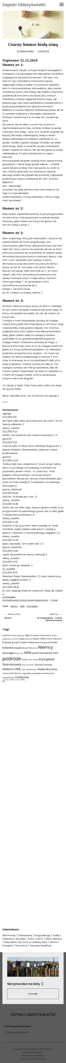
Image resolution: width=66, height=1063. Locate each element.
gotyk (15, 642)
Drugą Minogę (42, 935)
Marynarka (10, 942)
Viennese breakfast (40, 945)
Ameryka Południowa (40, 635)
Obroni (53, 942)
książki (17, 647)
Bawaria (28, 639)
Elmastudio (40, 1059)
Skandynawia (11, 664)
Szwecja (47, 664)
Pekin (55, 653)
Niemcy (14, 606)
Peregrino (7, 945)
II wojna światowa (29, 642)
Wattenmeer (31, 669)
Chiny (43, 638)
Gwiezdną (7, 938)
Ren (30, 659)
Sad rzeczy (21, 945)
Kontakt (33, 993)
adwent (6, 635)
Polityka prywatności (17, 1032)
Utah (23, 669)
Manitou (57, 938)
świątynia (22, 677)
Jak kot (12, 616)
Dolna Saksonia (54, 639)
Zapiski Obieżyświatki (23, 5)
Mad (48, 938)
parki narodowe (42, 653)
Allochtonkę (9, 935)
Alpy (27, 635)
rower (35, 659)
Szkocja (39, 664)
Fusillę (56, 935)
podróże (11, 658)
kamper (44, 642)
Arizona (15, 639)
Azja (21, 638)
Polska (25, 659)
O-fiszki (54, 600)
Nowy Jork (18, 653)
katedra (7, 648)
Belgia (36, 638)
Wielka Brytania (47, 669)
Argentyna (7, 639)
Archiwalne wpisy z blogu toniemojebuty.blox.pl (25, 600)
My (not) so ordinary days (32, 942)
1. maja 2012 (43, 51)
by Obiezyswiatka (25, 51)
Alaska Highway (18, 635)
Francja (6, 642)
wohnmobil (7, 673)
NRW (22, 606)
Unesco (8, 669)
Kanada (53, 642)
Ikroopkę (20, 938)
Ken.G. (39, 938)
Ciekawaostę (25, 935)
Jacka (30, 938)
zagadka (26, 673)
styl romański (28, 665)
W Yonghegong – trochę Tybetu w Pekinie (49, 617)
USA (17, 669)
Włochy (17, 673)
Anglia (54, 635)
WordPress (38, 1055)
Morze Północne (29, 648)
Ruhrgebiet (32, 606)
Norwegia (8, 653)
